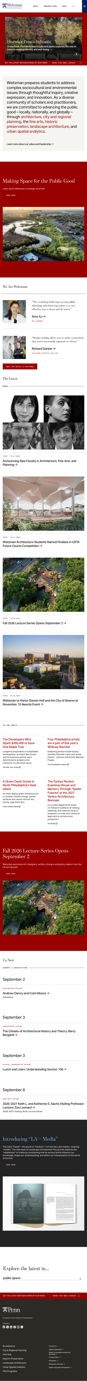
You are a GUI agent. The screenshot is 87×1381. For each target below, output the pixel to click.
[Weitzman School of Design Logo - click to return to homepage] (12, 6)
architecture (31, 116)
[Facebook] (4, 1327)
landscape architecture (49, 126)
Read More (10, 195)
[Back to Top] (79, 1367)
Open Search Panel (73, 6)
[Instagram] (14, 1327)
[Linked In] (11, 1327)
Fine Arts (7, 1354)
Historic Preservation (13, 1358)
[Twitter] (7, 1327)
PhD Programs (10, 1371)
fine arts (36, 121)
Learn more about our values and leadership (29, 144)
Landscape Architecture (14, 1363)
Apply (35, 6)
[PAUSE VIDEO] (76, 54)
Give (64, 6)
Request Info (50, 6)
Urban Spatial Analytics (14, 1367)
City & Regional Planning (14, 1350)
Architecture (9, 1346)
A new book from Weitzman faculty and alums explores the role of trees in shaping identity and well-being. (41, 48)
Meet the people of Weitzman (20, 367)
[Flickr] (22, 1327)
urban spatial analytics (26, 131)
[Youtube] (18, 1327)
